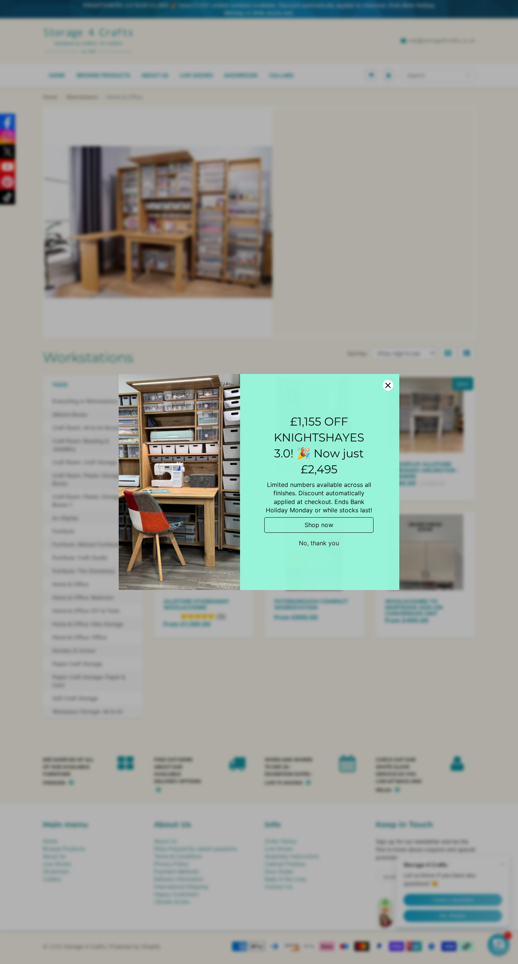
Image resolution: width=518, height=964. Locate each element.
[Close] (388, 385)
